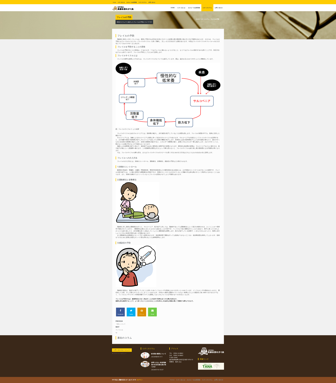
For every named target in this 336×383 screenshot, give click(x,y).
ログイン (140, 380)
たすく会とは (121, 2)
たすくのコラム (143, 2)
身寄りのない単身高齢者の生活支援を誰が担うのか (158, 364)
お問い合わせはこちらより (121, 350)
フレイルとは (119, 330)
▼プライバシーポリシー (119, 353)
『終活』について (120, 324)
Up (116, 332)
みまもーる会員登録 (132, 2)
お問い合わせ (151, 2)
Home (114, 2)
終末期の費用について (158, 354)
